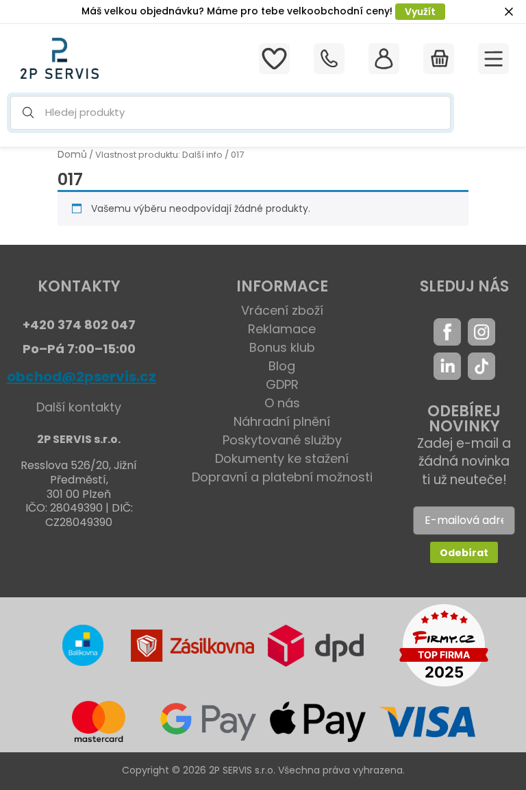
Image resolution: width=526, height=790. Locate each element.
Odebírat (464, 553)
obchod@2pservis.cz (81, 376)
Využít (420, 12)
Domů (72, 154)
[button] (230, 113)
